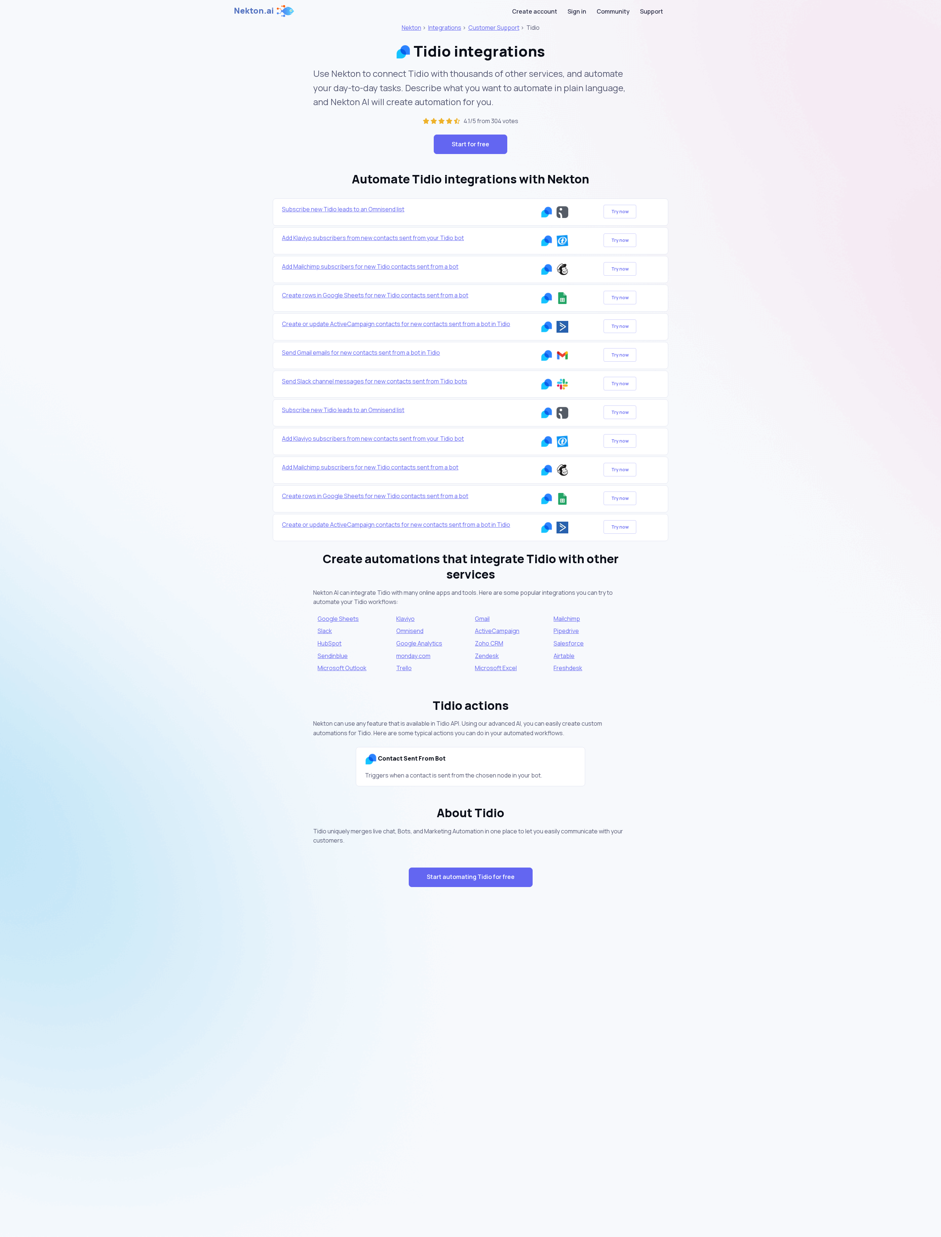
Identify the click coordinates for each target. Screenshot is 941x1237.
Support (651, 11)
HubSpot (329, 643)
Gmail (482, 619)
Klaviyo (405, 619)
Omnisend (409, 631)
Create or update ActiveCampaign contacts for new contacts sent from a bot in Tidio (396, 324)
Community (613, 11)
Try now (620, 211)
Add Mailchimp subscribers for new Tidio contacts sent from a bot (370, 266)
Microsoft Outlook (342, 668)
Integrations (444, 28)
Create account (534, 11)
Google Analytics (419, 643)
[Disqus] (470, 1023)
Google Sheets (338, 619)
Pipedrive (566, 631)
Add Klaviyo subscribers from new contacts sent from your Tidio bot (373, 238)
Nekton (411, 28)
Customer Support (493, 28)
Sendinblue (333, 656)
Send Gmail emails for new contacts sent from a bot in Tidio (361, 352)
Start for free (470, 144)
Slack (325, 631)
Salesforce (569, 643)
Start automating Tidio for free (471, 877)
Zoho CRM (489, 643)
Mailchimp (567, 619)
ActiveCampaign (497, 631)
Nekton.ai (254, 10)
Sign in (577, 11)
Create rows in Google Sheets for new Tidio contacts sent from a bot (375, 295)
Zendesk (487, 656)
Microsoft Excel (496, 668)
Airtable (564, 656)
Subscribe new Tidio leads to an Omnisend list (343, 209)
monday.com (413, 656)
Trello (404, 668)
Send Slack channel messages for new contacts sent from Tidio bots (374, 381)
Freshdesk (568, 668)
